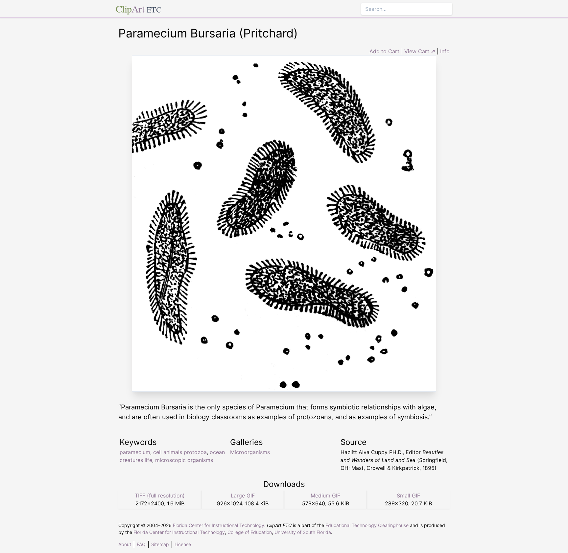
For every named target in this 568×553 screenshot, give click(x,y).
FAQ (141, 544)
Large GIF (243, 495)
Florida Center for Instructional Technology (218, 525)
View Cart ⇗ (419, 51)
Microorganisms (250, 452)
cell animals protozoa (180, 452)
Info (445, 51)
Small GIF (408, 495)
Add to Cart (384, 51)
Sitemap (160, 544)
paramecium (135, 452)
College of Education (249, 532)
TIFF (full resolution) (160, 495)
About (124, 544)
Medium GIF (325, 495)
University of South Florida (302, 532)
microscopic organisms (184, 460)
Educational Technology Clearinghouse (367, 525)
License (183, 544)
